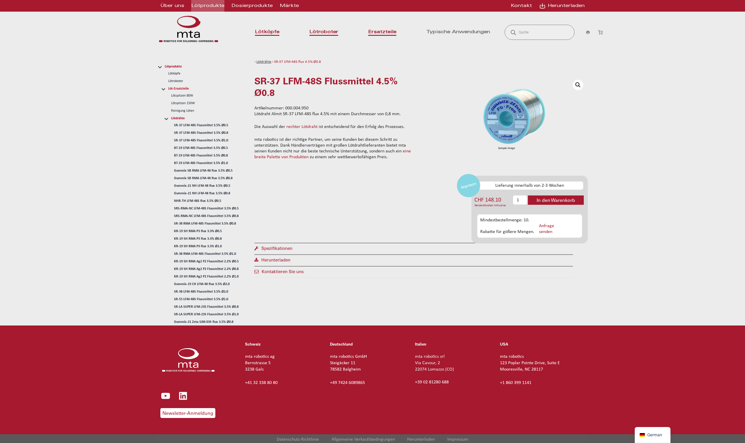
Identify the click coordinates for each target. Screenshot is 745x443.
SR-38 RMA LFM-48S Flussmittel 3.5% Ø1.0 (205, 254)
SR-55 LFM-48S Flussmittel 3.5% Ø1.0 (201, 299)
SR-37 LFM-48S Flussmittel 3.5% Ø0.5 (201, 125)
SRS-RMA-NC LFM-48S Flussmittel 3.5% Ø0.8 (206, 216)
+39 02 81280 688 (432, 382)
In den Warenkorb (556, 200)
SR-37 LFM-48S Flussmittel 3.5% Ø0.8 (201, 133)
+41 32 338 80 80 (261, 382)
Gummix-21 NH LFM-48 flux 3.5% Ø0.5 (202, 186)
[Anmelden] (586, 32)
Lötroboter (175, 81)
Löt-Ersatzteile (178, 88)
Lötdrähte (178, 118)
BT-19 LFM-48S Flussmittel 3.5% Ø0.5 (201, 148)
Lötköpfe (174, 73)
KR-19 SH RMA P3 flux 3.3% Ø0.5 (198, 231)
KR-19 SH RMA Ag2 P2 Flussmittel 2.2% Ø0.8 (206, 269)
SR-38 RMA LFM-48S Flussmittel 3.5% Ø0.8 (205, 223)
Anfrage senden (546, 229)
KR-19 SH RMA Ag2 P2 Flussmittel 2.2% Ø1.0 (206, 276)
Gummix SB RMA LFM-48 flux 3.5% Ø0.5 (203, 170)
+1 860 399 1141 (515, 382)
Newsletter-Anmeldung (187, 413)
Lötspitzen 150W (183, 103)
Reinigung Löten (182, 111)
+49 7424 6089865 (347, 382)
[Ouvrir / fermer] (159, 66)
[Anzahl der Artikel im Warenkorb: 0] (600, 32)
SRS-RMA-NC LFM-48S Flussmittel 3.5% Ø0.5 (206, 208)
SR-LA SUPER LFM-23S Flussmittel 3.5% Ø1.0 (206, 314)
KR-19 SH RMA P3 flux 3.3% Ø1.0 (198, 246)
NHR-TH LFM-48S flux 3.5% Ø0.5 (197, 201)
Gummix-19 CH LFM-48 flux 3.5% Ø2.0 (202, 284)
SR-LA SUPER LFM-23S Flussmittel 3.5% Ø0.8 (206, 307)
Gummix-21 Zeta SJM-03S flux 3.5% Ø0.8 (203, 322)
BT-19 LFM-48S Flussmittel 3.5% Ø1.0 (201, 163)
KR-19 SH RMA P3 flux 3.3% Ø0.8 (198, 239)
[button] (578, 85)
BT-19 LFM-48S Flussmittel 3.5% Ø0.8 (201, 155)
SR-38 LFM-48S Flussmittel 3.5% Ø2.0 (201, 291)
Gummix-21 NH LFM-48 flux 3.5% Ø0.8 (202, 193)
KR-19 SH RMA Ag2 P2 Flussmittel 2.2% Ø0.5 (206, 261)
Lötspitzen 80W (182, 95)
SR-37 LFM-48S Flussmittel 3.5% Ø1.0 (201, 140)
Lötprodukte (173, 66)
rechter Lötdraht (301, 126)
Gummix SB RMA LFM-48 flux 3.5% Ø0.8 (203, 178)
